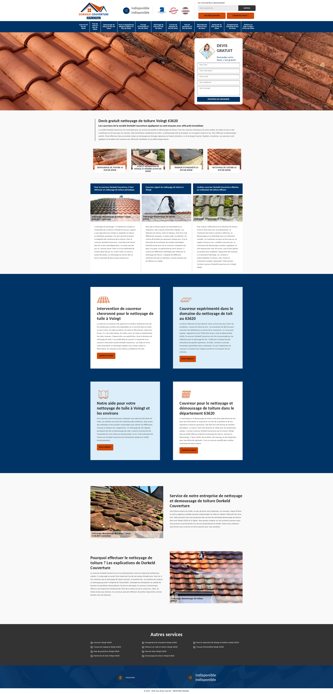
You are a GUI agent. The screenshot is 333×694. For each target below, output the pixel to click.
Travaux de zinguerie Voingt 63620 (107, 647)
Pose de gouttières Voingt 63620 (106, 651)
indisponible (140, 8)
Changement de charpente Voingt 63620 (161, 643)
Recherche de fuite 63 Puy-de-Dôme (216, 26)
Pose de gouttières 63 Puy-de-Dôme (187, 26)
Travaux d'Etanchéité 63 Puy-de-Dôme (143, 26)
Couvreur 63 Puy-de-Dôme (83, 26)
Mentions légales (181, 691)
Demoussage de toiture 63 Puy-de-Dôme (109, 26)
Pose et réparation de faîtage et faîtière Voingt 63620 (217, 643)
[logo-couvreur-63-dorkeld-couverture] (93, 10)
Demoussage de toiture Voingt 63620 (159, 656)
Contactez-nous (106, 356)
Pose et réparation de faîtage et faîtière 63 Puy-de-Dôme (126, 26)
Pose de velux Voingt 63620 (155, 651)
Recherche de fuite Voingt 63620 (107, 656)
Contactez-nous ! (240, 16)
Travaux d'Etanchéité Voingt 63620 (210, 647)
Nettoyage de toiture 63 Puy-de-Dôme (158, 26)
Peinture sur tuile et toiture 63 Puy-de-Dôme (248, 26)
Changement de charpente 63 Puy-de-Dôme (232, 26)
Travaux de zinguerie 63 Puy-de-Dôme (173, 26)
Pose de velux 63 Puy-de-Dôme (95, 26)
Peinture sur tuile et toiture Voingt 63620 (161, 647)
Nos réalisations (212, 16)
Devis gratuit (187, 359)
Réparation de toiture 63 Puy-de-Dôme (202, 26)
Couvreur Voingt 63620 (103, 643)
